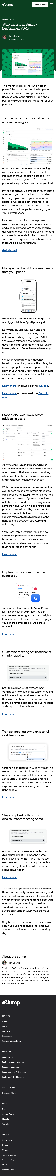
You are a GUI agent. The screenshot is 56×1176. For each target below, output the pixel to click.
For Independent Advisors (13, 1062)
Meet (4, 1021)
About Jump (7, 1140)
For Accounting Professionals (14, 1072)
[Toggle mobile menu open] (51, 4)
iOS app (43, 385)
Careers (5, 1145)
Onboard (6, 1031)
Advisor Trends (8, 1114)
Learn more (9, 385)
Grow (4, 1026)
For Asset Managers (10, 1067)
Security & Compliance (11, 1041)
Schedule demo (40, 4)
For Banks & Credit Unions (13, 1077)
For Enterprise (8, 1057)
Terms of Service (9, 1155)
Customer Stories (9, 1093)
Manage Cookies (9, 1169)
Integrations (7, 1036)
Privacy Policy (8, 1160)
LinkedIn (5, 1119)
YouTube (5, 1124)
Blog (4, 1109)
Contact (5, 1150)
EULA (4, 1165)
